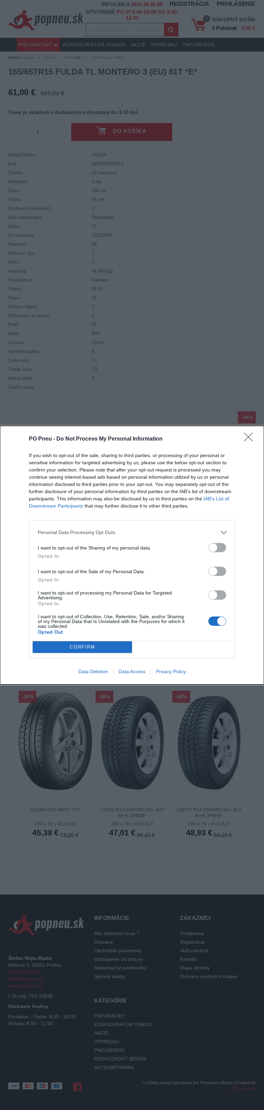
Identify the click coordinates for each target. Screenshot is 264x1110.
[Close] (250, 439)
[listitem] (132, 532)
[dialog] (132, 555)
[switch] (217, 547)
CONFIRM (82, 647)
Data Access (132, 671)
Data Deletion (93, 671)
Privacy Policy (171, 671)
